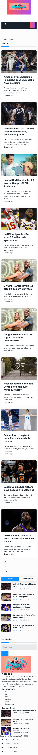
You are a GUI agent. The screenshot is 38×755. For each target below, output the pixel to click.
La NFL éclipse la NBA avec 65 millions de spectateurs (16, 237)
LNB (6, 697)
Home (5, 40)
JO (6, 694)
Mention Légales (12, 743)
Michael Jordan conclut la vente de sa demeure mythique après (18, 386)
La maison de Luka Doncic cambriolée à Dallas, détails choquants (19, 131)
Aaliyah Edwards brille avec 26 (24, 711)
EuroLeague (9, 704)
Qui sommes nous (12, 739)
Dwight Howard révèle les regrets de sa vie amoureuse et (18, 337)
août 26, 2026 (23, 713)
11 (6, 572)
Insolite (12, 40)
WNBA (15, 589)
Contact (16, 751)
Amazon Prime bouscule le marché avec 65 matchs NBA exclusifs (19, 80)
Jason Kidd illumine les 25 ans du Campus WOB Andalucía (19, 183)
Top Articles (28, 579)
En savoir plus (9, 95)
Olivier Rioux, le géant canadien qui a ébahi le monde (17, 438)
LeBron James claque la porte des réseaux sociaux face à (19, 538)
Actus (10, 579)
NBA (7, 692)
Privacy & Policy (13, 747)
